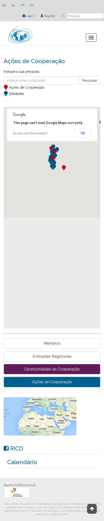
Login (29, 16)
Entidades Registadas (52, 356)
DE (4, 5)
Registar (49, 16)
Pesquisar (89, 80)
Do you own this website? (30, 133)
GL (13, 5)
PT (22, 5)
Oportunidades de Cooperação (52, 369)
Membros (52, 343)
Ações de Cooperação (52, 382)
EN (32, 5)
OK (83, 133)
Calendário (22, 462)
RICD (16, 448)
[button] (64, 168)
